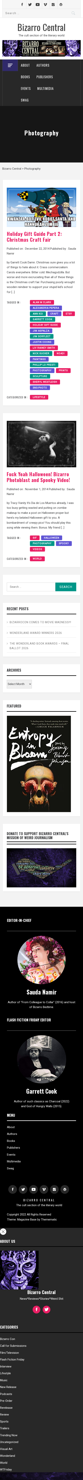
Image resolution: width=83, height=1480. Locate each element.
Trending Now (8, 1435)
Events (26, 88)
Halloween (51, 537)
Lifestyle (39, 397)
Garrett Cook (42, 319)
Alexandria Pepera (46, 308)
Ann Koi (38, 313)
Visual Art (6, 1449)
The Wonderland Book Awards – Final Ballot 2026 (39, 646)
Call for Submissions (13, 1346)
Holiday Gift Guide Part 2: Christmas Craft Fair (34, 236)
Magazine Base (27, 1219)
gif (35, 537)
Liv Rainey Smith (44, 347)
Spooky (64, 543)
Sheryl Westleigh (45, 382)
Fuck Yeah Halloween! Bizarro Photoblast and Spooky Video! (38, 476)
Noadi (61, 353)
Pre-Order (6, 1401)
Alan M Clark (42, 302)
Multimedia (45, 88)
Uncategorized (9, 1442)
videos (37, 549)
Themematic (49, 1219)
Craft (54, 313)
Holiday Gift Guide (45, 325)
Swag (25, 100)
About (25, 65)
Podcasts (6, 1394)
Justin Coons (42, 342)
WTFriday (6, 1469)
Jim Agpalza (41, 330)
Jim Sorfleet (42, 336)
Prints (63, 370)
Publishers (44, 77)
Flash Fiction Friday (12, 1359)
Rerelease (6, 1408)
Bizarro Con (7, 1339)
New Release (8, 1387)
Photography (42, 370)
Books (25, 77)
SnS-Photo (40, 387)
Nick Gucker (41, 353)
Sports (4, 1421)
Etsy (69, 313)
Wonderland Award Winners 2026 (36, 632)
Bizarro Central (41, 27)
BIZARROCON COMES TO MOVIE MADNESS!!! (40, 622)
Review (4, 1414)
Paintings (39, 359)
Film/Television (9, 1353)
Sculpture (40, 376)
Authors (42, 65)
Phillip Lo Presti (44, 365)
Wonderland (7, 1456)
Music (4, 1380)
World (37, 558)
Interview (5, 1366)
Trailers (4, 1428)
